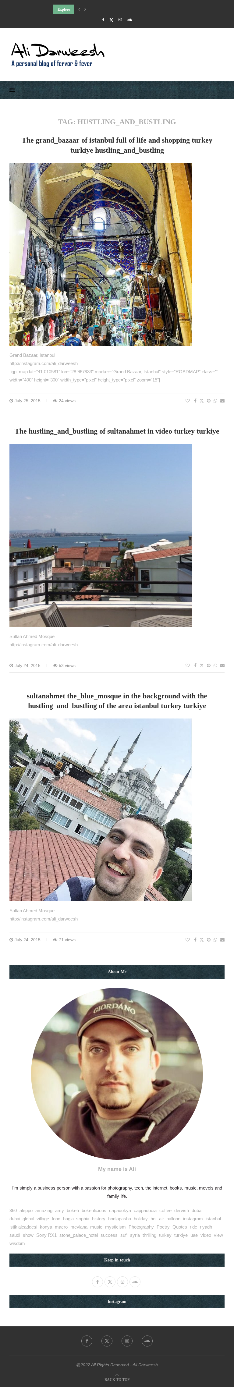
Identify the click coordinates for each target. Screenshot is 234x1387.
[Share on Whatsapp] (215, 400)
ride (193, 1226)
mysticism (115, 1226)
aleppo (26, 1210)
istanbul (213, 1218)
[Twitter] (111, 19)
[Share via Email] (222, 400)
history (98, 1218)
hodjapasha (119, 1218)
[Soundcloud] (129, 19)
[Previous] (79, 9)
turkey (165, 1235)
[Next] (85, 9)
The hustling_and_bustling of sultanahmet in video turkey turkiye (117, 431)
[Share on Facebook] (195, 400)
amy (59, 1210)
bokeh (73, 1210)
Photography (141, 1226)
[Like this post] (188, 400)
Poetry (163, 1226)
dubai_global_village (29, 1218)
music (96, 1226)
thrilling (149, 1235)
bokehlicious (94, 1210)
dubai (197, 1210)
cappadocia (145, 1210)
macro (61, 1226)
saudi (14, 1235)
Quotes (179, 1226)
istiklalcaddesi (23, 1226)
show (28, 1235)
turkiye (181, 1235)
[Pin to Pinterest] (209, 400)
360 (13, 1210)
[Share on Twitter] (202, 400)
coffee (165, 1210)
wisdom (17, 1243)
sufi (123, 1235)
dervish (181, 1210)
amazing (43, 1210)
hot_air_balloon (165, 1218)
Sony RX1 (46, 1235)
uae (194, 1235)
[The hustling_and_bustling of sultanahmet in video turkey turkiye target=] (100, 448)
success (109, 1235)
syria (135, 1235)
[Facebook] (103, 19)
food (56, 1218)
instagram (193, 1218)
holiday (141, 1218)
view (218, 1235)
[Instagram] (120, 19)
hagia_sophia (76, 1218)
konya (46, 1226)
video (205, 1235)
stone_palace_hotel (78, 1235)
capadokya (120, 1210)
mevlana (78, 1226)
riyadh (206, 1226)
